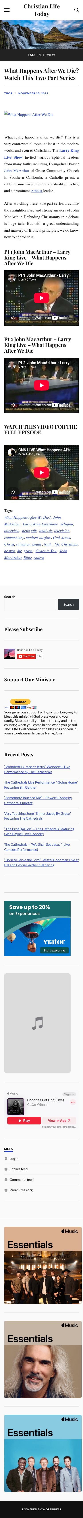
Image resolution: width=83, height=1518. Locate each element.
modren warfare (38, 537)
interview (11, 530)
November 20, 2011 (33, 93)
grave (28, 550)
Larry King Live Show (40, 523)
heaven (9, 550)
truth (48, 544)
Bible (27, 557)
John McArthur (16, 170)
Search (9, 596)
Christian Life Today (41, 9)
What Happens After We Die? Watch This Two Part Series (41, 74)
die (19, 550)
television (61, 530)
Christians (69, 544)
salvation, (24, 544)
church (39, 557)
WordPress (51, 1509)
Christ (9, 544)
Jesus (66, 537)
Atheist (37, 190)
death (36, 544)
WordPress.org (21, 1190)
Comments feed (22, 1179)
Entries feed (19, 1169)
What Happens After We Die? (27, 517)
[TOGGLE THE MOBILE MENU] (7, 10)
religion (67, 523)
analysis (45, 530)
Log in (14, 1158)
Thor (8, 93)
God (56, 537)
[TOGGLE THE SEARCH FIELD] (76, 10)
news (26, 530)
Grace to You (46, 550)
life (57, 544)
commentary (14, 537)
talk (34, 530)
